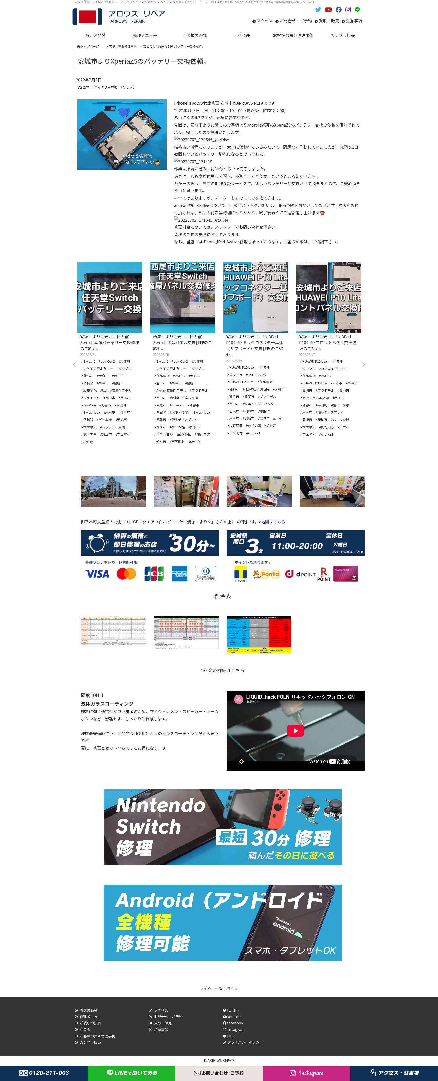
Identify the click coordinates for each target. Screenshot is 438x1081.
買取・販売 (329, 20)
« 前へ (206, 988)
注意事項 (354, 20)
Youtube (234, 1016)
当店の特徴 (89, 1010)
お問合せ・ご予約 (296, 20)
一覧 (219, 988)
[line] (358, 9)
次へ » (232, 988)
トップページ (90, 46)
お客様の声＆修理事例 (97, 1035)
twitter (232, 1010)
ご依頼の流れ (90, 1022)
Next (363, 364)
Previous (74, 364)
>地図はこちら (272, 522)
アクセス (265, 20)
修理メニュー (90, 1016)
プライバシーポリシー (245, 1042)
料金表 (85, 1029)
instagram (235, 1029)
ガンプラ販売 (90, 1042)
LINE (231, 1035)
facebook (234, 1022)
